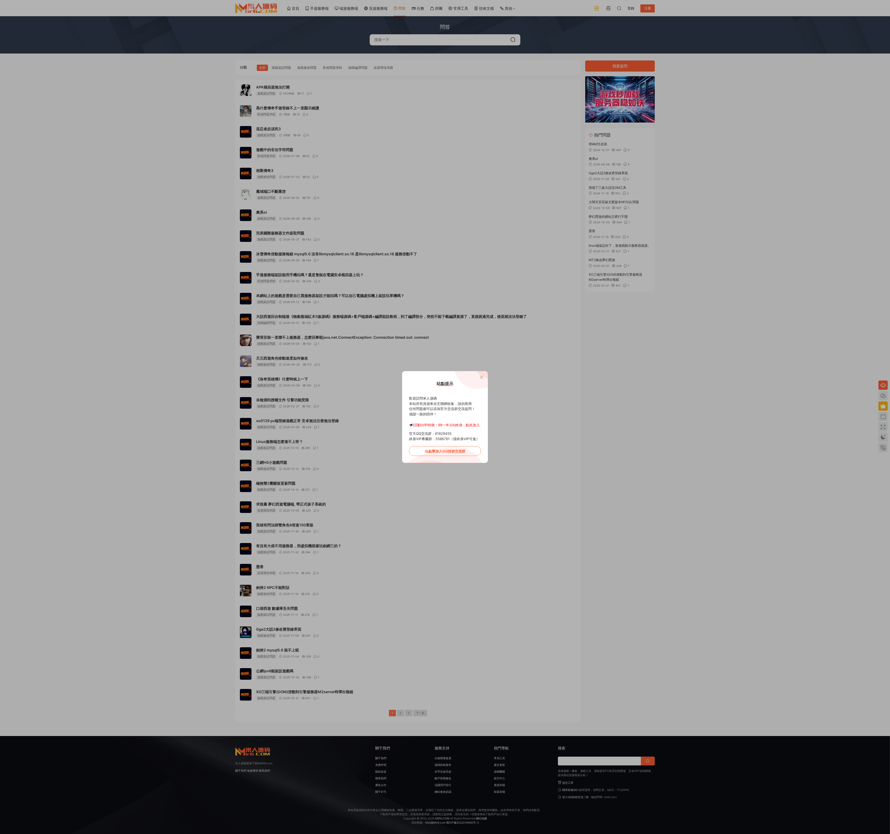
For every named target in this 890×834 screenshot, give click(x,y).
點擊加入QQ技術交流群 (447, 451)
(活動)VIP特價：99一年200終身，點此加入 (446, 425)
